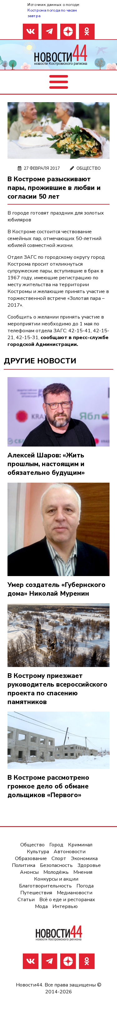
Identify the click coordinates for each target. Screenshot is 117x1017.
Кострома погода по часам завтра (52, 12)
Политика (23, 865)
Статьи (26, 899)
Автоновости (69, 851)
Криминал (80, 844)
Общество (88, 168)
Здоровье (89, 865)
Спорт (58, 858)
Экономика (84, 858)
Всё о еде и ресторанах (67, 899)
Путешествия (36, 892)
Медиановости (74, 892)
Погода (85, 885)
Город (56, 844)
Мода (41, 906)
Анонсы (29, 872)
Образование (31, 858)
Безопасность (56, 865)
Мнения (82, 872)
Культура (38, 851)
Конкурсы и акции (56, 879)
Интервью (65, 906)
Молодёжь (56, 872)
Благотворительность (45, 885)
